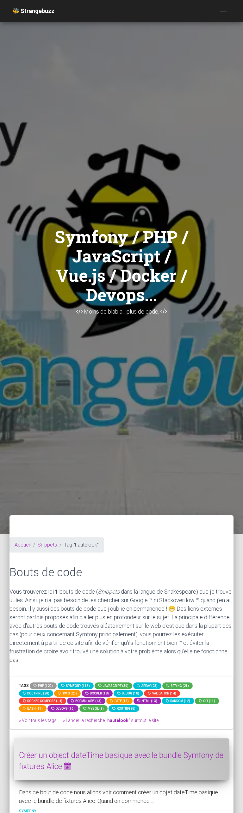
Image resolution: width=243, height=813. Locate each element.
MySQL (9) (95, 708)
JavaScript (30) (115, 686)
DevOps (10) (64, 708)
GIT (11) (208, 701)
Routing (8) (125, 708)
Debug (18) (130, 693)
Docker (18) (99, 693)
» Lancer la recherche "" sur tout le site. (111, 720)
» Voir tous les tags (38, 720)
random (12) (179, 701)
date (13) (121, 701)
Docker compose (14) (44, 701)
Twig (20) (69, 693)
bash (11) (34, 708)
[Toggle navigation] (223, 11)
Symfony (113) (77, 686)
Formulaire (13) (88, 701)
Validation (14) (163, 693)
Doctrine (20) (37, 693)
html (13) (148, 701)
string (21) (179, 686)
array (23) (149, 686)
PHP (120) (45, 686)
